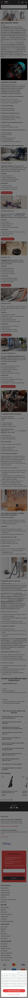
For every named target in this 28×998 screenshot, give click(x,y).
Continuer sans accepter (21, 972)
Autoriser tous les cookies (14, 990)
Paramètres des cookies (14, 994)
